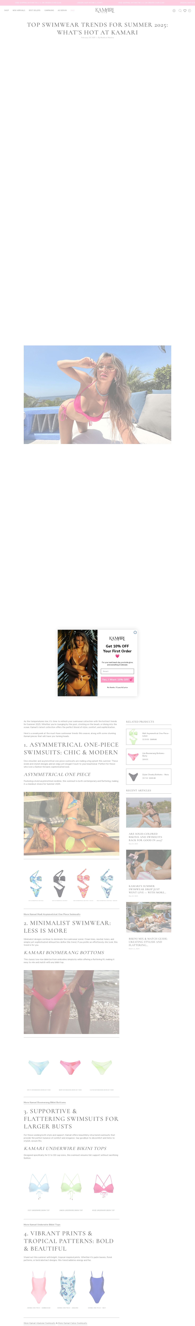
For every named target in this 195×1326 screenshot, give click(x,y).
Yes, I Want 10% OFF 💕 (117, 679)
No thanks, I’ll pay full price (117, 687)
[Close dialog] (135, 632)
